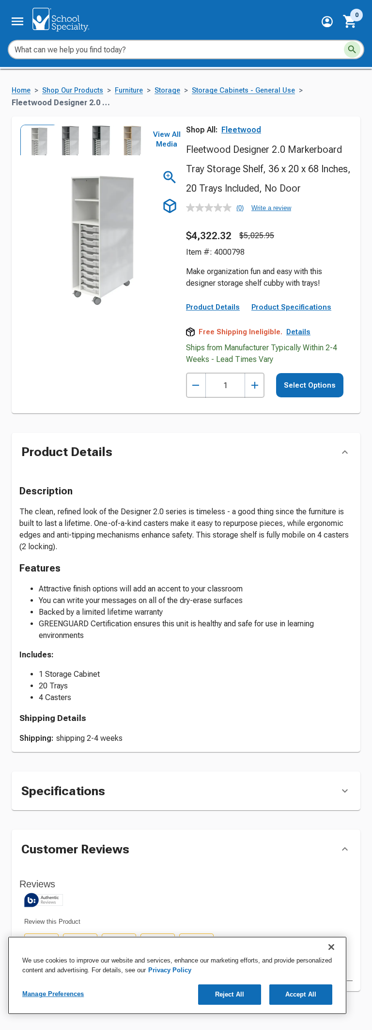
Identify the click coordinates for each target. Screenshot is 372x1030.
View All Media (167, 139)
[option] (34, 139)
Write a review (271, 208)
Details (298, 331)
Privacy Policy (169, 970)
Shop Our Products (72, 90)
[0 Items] (350, 21)
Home (21, 90)
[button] (327, 21)
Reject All (229, 994)
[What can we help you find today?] (352, 49)
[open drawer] (17, 21)
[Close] (331, 947)
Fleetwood (241, 129)
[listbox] (81, 139)
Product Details (213, 307)
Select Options (310, 385)
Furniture (129, 90)
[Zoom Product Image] (170, 177)
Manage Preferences (53, 993)
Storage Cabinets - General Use (243, 90)
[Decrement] (196, 385)
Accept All (300, 994)
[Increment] (254, 385)
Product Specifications (291, 307)
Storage (167, 90)
